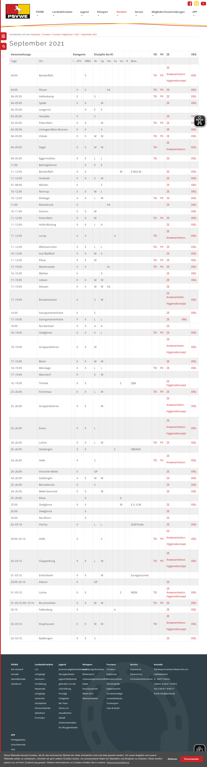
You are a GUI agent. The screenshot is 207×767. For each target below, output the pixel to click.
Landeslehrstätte (62, 11)
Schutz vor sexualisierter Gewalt (65, 713)
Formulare (40, 717)
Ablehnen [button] (172, 759)
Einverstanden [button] (191, 759)
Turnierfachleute (114, 698)
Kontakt (15, 674)
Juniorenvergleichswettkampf (73, 669)
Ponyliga (63, 693)
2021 (77, 34)
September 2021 (89, 34)
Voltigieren (64, 698)
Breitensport (88, 674)
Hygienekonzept (176, 80)
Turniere (121, 11)
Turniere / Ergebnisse (62, 34)
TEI (155, 75)
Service (139, 11)
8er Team (63, 703)
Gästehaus (40, 712)
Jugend (85, 11)
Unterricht (40, 698)
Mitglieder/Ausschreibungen (168, 11)
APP (194, 11)
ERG (193, 75)
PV (161, 75)
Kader (85, 683)
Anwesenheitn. (176, 297)
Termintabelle (113, 683)
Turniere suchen (114, 679)
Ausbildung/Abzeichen (93, 669)
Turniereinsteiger (114, 693)
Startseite (35, 34)
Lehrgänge (40, 674)
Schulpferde (40, 703)
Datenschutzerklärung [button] (118, 762)
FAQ (13, 749)
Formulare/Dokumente (141, 679)
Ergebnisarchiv (113, 688)
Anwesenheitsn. (176, 74)
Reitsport (102, 11)
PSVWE (40, 11)
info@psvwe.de (167, 693)
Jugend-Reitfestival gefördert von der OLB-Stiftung (67, 684)
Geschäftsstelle (18, 679)
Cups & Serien (113, 708)
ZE (168, 67)
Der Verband (17, 669)
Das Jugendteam (66, 674)
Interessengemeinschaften (95, 679)
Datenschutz (136, 674)
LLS (36, 669)
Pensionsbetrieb (42, 708)
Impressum (135, 669)
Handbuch (16, 683)
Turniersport (112, 703)
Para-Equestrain (90, 688)
